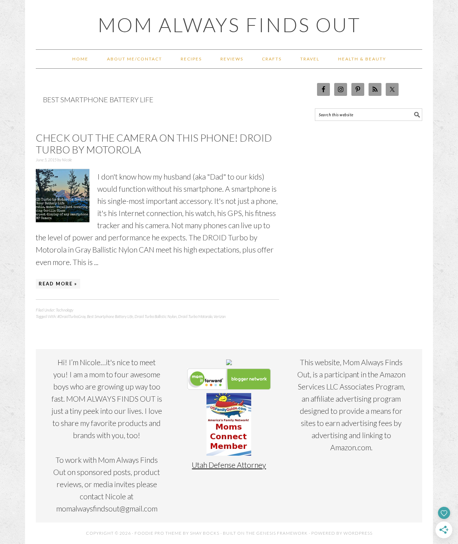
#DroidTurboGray (71, 316)
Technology (64, 310)
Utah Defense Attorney (229, 464)
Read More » (58, 283)
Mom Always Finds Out (229, 24)
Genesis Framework (282, 533)
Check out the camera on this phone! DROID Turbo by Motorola (154, 144)
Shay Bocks (204, 533)
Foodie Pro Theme (158, 533)
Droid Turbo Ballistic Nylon (156, 316)
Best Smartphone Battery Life (110, 316)
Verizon (220, 316)
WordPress (358, 533)
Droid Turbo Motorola (195, 316)
